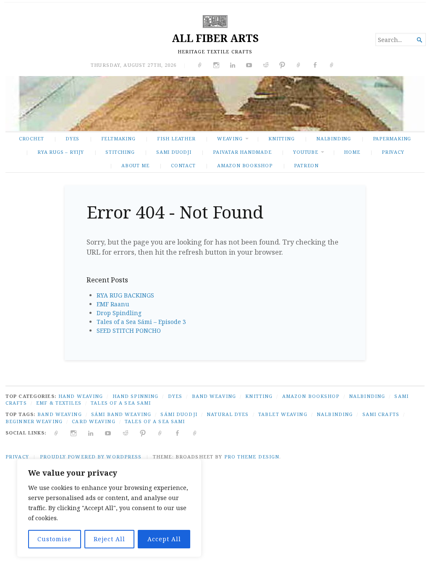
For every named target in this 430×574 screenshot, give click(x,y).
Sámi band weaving (121, 414)
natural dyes (228, 414)
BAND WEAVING (214, 396)
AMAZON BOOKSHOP (245, 165)
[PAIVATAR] (195, 432)
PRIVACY (393, 152)
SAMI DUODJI (173, 152)
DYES (72, 138)
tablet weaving (282, 414)
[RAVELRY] (160, 432)
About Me (135, 165)
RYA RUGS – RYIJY (60, 152)
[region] (109, 508)
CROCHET (31, 138)
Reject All (109, 539)
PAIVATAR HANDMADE (242, 152)
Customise (54, 539)
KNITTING (281, 138)
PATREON (306, 165)
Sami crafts (380, 414)
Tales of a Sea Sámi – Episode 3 (141, 322)
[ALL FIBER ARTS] (215, 103)
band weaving (59, 414)
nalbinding (335, 414)
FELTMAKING (118, 138)
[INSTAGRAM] (73, 432)
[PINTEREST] (143, 432)
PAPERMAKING (392, 138)
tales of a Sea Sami (155, 421)
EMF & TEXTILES (58, 403)
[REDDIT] (125, 432)
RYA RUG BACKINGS (125, 295)
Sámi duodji (178, 414)
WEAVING (230, 138)
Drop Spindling (119, 313)
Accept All (164, 539)
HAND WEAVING (80, 396)
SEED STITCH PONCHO (129, 330)
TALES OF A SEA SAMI (121, 403)
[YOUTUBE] (108, 432)
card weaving (93, 421)
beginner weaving (34, 421)
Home (352, 152)
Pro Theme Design (252, 456)
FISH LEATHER (176, 138)
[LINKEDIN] (91, 432)
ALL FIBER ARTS (215, 38)
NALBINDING (333, 138)
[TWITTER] (56, 432)
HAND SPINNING (136, 396)
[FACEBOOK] (177, 432)
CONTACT (183, 165)
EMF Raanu (113, 304)
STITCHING (119, 152)
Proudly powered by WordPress (91, 456)
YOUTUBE (305, 152)
